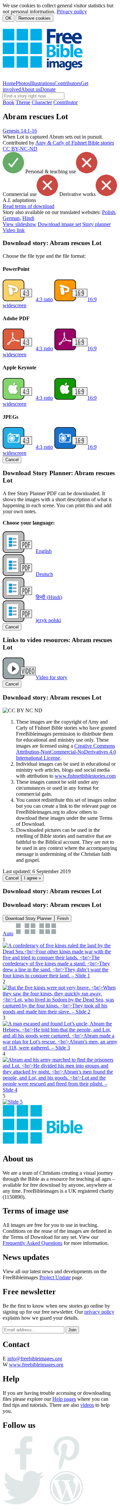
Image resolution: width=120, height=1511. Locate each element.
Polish (108, 212)
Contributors (67, 83)
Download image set (59, 224)
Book (8, 102)
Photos (23, 83)
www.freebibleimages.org (36, 1364)
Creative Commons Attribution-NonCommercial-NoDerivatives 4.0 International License (66, 752)
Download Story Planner (28, 918)
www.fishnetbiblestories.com (85, 776)
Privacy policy (72, 11)
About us (30, 89)
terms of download (28, 206)
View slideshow (19, 224)
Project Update (55, 1277)
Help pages (64, 1399)
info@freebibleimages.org (34, 1358)
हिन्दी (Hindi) (49, 597)
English (44, 551)
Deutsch (44, 574)
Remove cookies (34, 18)
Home (9, 83)
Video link (14, 230)
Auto (8, 933)
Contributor (65, 102)
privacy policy (99, 1312)
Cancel (12, 459)
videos (87, 1405)
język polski (48, 620)
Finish (63, 918)
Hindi (28, 218)
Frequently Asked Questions (32, 1243)
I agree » (32, 878)
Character (42, 102)
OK (8, 18)
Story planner (96, 224)
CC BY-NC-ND (20, 149)
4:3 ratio (44, 299)
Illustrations (42, 83)
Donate (48, 89)
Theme (23, 102)
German (11, 218)
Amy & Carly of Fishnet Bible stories (74, 143)
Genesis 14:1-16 (20, 131)
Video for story (51, 677)
